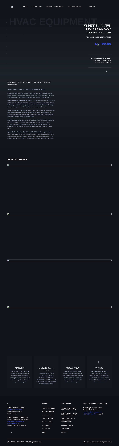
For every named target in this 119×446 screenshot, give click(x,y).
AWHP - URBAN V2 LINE (20, 82)
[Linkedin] (109, 70)
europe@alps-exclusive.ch (15, 421)
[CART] (106, 7)
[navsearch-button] (111, 7)
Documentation (74, 6)
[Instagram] (106, 70)
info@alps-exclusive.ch (14, 409)
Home (25, 6)
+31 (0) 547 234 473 (89, 414)
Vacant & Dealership (55, 6)
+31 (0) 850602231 (13, 423)
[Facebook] (103, 70)
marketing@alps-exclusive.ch (92, 412)
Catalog (91, 6)
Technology (37, 6)
